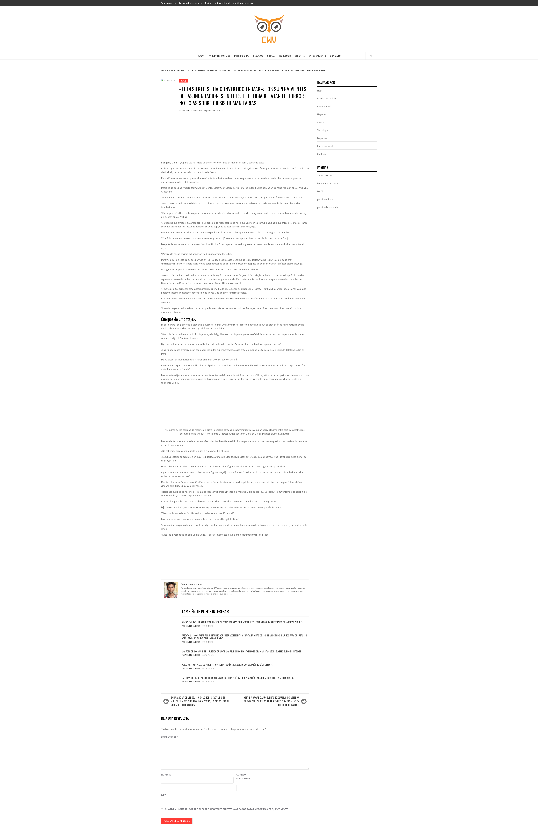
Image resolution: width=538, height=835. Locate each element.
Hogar (201, 55)
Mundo (183, 81)
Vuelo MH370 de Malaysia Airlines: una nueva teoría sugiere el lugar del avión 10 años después (227, 664)
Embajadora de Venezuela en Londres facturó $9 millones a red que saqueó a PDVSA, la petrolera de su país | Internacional (200, 701)
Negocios (258, 55)
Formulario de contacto (190, 3)
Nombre (166, 774)
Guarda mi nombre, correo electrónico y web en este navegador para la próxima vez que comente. (227, 809)
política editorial (222, 3)
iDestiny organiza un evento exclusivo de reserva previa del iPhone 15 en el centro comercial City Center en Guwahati (271, 701)
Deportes (300, 55)
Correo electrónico (243, 778)
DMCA (208, 3)
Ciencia (271, 55)
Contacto (335, 55)
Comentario (169, 737)
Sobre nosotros (168, 3)
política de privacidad (243, 3)
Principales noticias (219, 55)
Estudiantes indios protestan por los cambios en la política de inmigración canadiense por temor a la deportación (238, 678)
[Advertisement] (235, 139)
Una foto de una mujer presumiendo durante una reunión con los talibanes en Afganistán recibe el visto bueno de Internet (241, 651)
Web (163, 795)
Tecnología (285, 55)
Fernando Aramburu (193, 110)
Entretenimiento (317, 55)
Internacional (241, 55)
